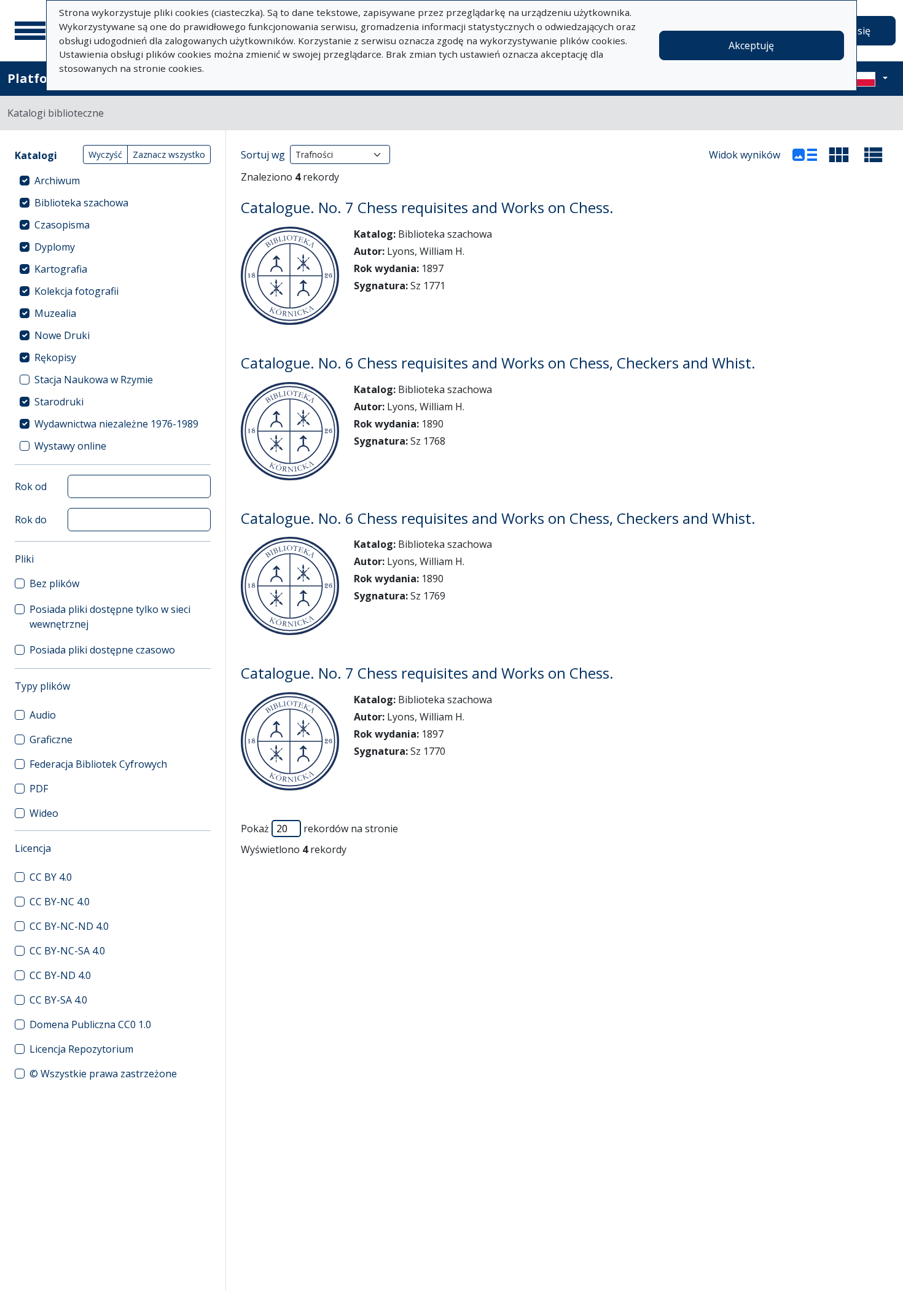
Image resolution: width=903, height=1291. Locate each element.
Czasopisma (62, 225)
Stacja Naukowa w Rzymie (93, 379)
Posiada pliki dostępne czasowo (102, 650)
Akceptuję (751, 45)
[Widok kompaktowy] (839, 155)
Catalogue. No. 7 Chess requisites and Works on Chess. (427, 207)
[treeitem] (113, 180)
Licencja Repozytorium (81, 1049)
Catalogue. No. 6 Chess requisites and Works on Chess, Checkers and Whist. (498, 363)
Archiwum (57, 180)
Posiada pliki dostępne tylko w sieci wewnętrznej (109, 617)
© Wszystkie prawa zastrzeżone (103, 1073)
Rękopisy (55, 357)
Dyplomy (54, 247)
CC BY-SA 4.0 (58, 1000)
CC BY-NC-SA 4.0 (67, 951)
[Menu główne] (30, 31)
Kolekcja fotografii (76, 291)
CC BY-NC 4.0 (59, 901)
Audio (42, 715)
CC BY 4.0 (50, 877)
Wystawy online (70, 446)
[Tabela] (873, 155)
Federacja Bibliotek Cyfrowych (98, 764)
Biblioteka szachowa (81, 202)
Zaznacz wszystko (169, 154)
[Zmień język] (870, 78)
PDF (38, 788)
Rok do (31, 519)
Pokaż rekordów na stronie (319, 828)
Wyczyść (105, 154)
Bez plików (54, 583)
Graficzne (50, 739)
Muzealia (55, 313)
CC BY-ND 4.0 (60, 975)
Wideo (43, 813)
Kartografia (60, 269)
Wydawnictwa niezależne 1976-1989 (116, 424)
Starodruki (59, 401)
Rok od (31, 486)
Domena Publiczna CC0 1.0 (90, 1024)
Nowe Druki (62, 335)
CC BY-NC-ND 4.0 (69, 926)
